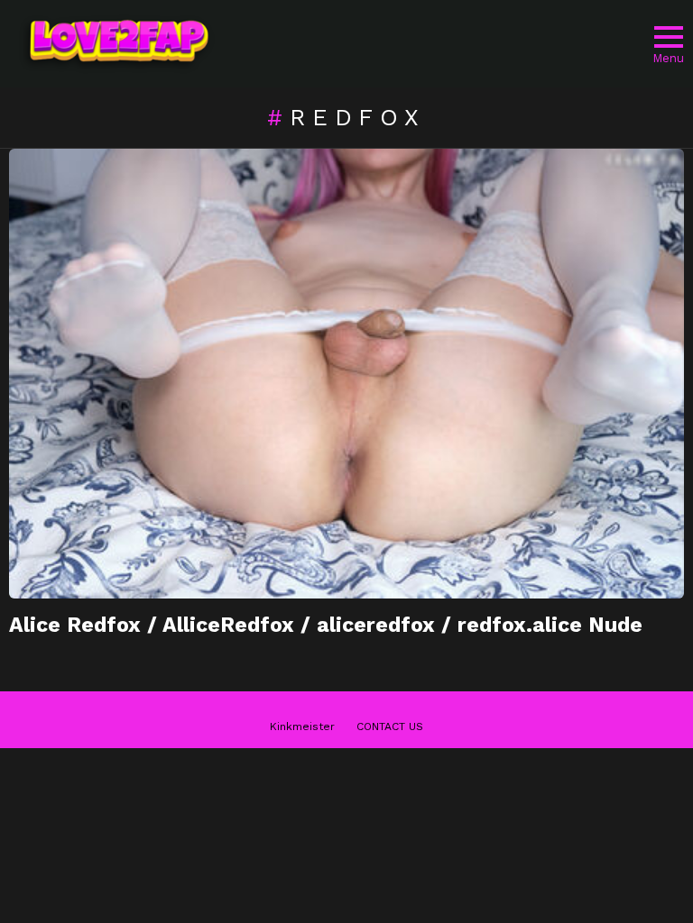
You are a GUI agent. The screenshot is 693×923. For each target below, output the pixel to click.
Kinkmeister (302, 726)
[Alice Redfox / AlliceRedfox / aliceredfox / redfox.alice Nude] (346, 374)
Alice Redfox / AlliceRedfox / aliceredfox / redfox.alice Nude (325, 625)
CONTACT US (389, 726)
